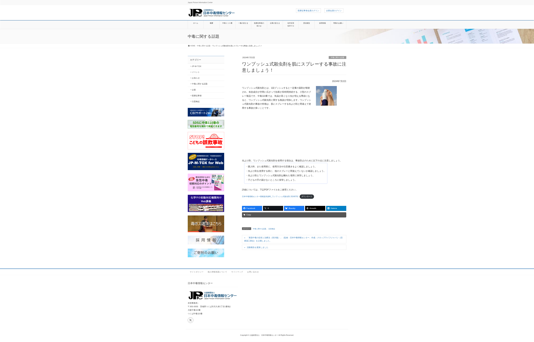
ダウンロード (306, 196)
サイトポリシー (196, 272)
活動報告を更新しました (257, 247)
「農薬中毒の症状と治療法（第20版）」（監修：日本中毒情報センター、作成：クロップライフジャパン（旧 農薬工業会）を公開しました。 (293, 239)
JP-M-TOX (196, 66)
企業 (194, 90)
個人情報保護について (217, 272)
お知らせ (196, 78)
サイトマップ (237, 272)
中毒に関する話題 (337, 57)
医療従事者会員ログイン (308, 10)
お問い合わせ (253, 272)
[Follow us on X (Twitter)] (190, 320)
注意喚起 (271, 229)
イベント (196, 72)
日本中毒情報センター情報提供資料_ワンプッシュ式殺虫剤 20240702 (270, 196)
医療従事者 (197, 96)
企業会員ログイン (334, 10)
